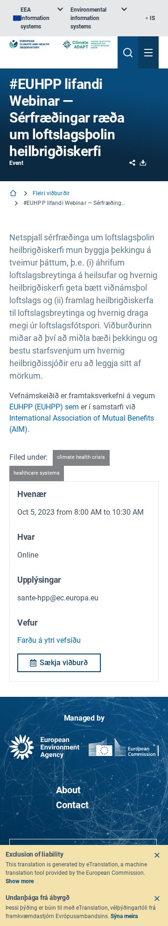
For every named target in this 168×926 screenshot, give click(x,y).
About (68, 790)
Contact (72, 804)
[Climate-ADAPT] (86, 44)
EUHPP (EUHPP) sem (44, 406)
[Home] (14, 194)
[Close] (156, 855)
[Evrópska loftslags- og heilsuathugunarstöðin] (29, 44)
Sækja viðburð (64, 662)
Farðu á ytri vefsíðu (49, 640)
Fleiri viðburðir (51, 193)
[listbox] (38, 18)
